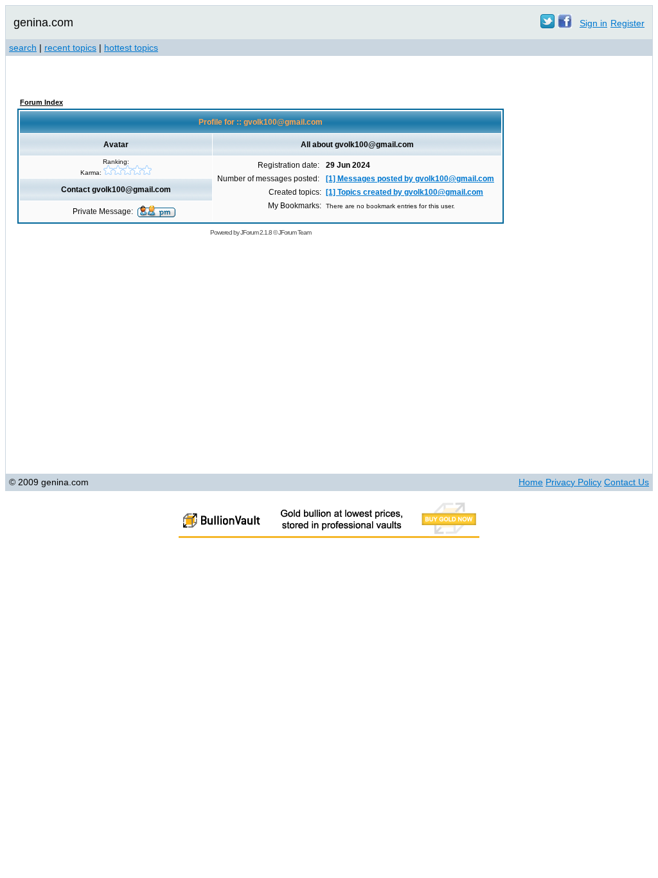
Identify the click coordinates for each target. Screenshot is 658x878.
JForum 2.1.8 (256, 232)
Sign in (593, 23)
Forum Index (41, 102)
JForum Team (294, 232)
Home (531, 482)
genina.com (43, 22)
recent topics (70, 47)
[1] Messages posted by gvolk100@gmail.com (410, 178)
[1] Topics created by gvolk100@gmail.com (404, 192)
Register (627, 23)
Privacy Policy (573, 482)
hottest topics (131, 47)
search (23, 47)
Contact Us (626, 482)
